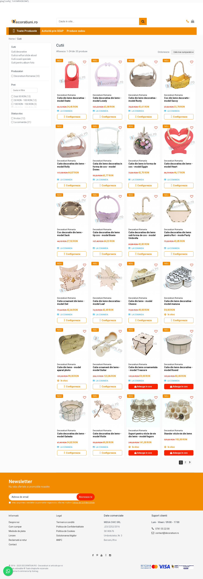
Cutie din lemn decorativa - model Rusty (142, 99)
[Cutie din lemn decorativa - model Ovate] (72, 75)
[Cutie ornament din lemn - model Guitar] (107, 344)
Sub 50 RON (20, 96)
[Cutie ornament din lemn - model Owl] (72, 278)
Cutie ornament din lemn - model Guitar (106, 368)
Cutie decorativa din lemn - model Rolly (71, 165)
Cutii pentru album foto (22, 62)
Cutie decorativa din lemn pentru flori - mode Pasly (177, 234)
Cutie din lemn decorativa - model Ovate (71, 99)
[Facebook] (93, 555)
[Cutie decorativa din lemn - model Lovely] (107, 75)
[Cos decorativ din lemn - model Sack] (72, 209)
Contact (13, 544)
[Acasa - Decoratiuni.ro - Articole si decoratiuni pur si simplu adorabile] (24, 21)
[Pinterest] (97, 555)
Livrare (12, 535)
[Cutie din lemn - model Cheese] (143, 278)
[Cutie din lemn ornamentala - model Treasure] (143, 344)
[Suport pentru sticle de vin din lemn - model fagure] (143, 410)
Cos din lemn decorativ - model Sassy (177, 99)
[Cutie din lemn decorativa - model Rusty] (143, 75)
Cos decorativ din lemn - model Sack (70, 234)
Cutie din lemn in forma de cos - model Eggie (142, 165)
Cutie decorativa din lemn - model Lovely (107, 99)
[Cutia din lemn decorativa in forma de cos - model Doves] (107, 141)
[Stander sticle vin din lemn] (179, 410)
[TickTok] (106, 555)
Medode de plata (17, 531)
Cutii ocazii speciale (21, 59)
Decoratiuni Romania (24, 76)
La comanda (20, 122)
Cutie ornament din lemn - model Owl (70, 302)
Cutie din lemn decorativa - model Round (178, 368)
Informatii (14, 515)
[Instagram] (110, 555)
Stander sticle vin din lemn (178, 433)
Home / (13, 39)
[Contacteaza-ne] (187, 21)
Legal (59, 515)
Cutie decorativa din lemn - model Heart (178, 165)
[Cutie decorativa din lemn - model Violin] (107, 410)
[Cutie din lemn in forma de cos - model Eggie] (143, 141)
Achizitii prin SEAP (53, 30)
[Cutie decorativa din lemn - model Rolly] (72, 141)
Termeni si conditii (65, 522)
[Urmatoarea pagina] (190, 462)
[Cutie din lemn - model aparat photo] (72, 344)
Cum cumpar (15, 526)
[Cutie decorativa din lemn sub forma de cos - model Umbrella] (143, 209)
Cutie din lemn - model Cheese (140, 302)
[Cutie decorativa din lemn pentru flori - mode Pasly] (179, 209)
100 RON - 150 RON (23, 104)
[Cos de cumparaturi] (192, 21)
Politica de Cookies (65, 531)
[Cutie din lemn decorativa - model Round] (179, 344)
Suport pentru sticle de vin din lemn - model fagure (142, 435)
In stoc (17, 118)
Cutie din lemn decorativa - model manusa (178, 302)
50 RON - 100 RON (23, 100)
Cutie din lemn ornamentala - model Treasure (142, 368)
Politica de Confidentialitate (83, 503)
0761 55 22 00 (162, 528)
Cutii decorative (19, 51)
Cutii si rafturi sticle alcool (24, 55)
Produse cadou (76, 30)
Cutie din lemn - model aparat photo (69, 368)
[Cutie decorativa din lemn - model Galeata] (72, 410)
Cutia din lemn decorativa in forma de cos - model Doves (107, 166)
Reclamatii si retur (18, 540)
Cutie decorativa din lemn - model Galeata (71, 435)
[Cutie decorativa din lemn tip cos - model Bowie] (107, 209)
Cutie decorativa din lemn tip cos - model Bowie (106, 234)
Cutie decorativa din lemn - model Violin (107, 435)
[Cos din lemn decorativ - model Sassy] (179, 75)
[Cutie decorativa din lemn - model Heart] (179, 141)
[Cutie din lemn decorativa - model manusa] (179, 278)
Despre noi (14, 522)
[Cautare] (143, 21)
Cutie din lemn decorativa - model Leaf (107, 302)
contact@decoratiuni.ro (167, 533)
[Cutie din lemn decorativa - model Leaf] (107, 278)
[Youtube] (101, 555)
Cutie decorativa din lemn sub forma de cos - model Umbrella (142, 235)
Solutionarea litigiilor (66, 535)
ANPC (59, 540)
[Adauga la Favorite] (84, 62)
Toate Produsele (27, 30)
